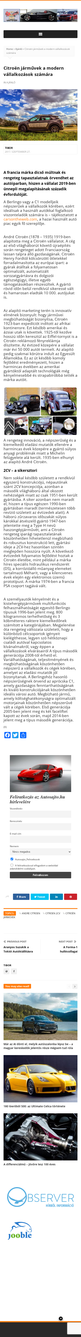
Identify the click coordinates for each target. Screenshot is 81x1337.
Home (9, 49)
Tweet (41, 897)
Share (22, 897)
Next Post (66, 941)
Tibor (9, 148)
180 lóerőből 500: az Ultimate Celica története (34, 1106)
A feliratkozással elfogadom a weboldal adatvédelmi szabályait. (34, 867)
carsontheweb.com (20, 219)
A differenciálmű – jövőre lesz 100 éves (29, 1164)
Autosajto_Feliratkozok (27, 859)
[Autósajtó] (40, 15)
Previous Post (17, 941)
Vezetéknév (16, 808)
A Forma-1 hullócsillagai (68, 949)
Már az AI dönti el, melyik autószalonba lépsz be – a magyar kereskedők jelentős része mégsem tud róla (38, 1046)
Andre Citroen (31, 913)
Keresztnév (16, 821)
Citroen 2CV (52, 913)
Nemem (14, 846)
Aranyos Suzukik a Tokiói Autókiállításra (18, 949)
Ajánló (18, 49)
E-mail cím (15, 833)
